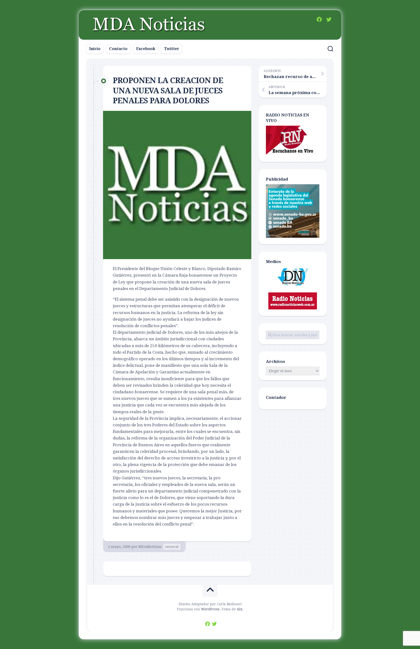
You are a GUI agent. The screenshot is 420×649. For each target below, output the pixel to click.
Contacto (118, 48)
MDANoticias (150, 546)
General (172, 547)
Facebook (145, 48)
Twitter (171, 48)
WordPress (210, 609)
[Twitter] (329, 19)
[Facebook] (319, 19)
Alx (239, 609)
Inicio (94, 48)
